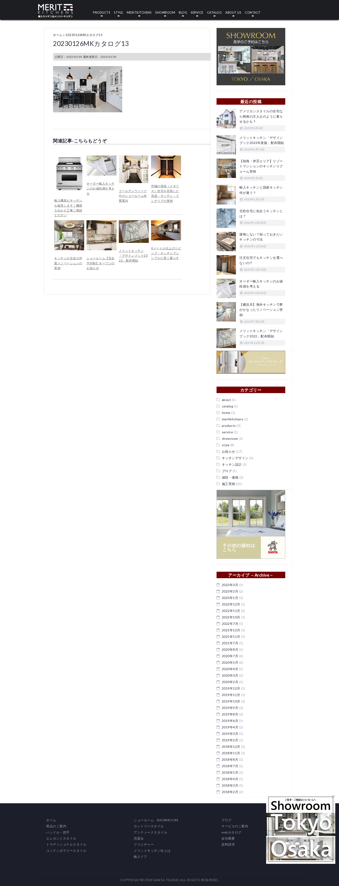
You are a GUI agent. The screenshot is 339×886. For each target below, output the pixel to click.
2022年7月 (230, 624)
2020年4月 (230, 669)
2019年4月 (230, 727)
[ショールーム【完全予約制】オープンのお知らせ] (101, 222)
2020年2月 (230, 682)
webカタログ (231, 832)
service (227, 432)
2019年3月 (230, 734)
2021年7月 (230, 643)
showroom (230, 438)
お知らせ (228, 451)
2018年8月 (230, 759)
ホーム (57, 35)
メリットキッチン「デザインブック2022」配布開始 (133, 256)
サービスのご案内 (234, 826)
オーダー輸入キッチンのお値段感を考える (100, 188)
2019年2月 (230, 740)
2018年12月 (231, 747)
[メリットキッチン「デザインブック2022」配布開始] (134, 222)
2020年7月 (230, 656)
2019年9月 (230, 708)
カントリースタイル (149, 826)
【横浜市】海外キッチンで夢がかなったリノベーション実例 (261, 309)
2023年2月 (230, 591)
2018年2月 (230, 792)
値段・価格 (230, 477)
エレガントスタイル (61, 838)
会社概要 (228, 838)
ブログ (227, 471)
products (229, 426)
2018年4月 (230, 779)
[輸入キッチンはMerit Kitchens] (55, 6)
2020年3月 (230, 675)
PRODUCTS (101, 12)
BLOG (183, 12)
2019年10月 (231, 701)
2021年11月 (231, 637)
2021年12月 (231, 630)
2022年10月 (231, 617)
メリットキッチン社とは (152, 850)
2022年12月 (231, 604)
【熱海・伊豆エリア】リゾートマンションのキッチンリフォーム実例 (261, 166)
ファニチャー (144, 844)
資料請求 (228, 844)
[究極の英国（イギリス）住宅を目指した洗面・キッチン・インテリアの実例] (166, 158)
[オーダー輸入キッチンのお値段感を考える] (101, 158)
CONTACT (253, 12)
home (226, 413)
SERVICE (197, 12)
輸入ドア (140, 857)
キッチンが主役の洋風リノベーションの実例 (68, 263)
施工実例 (228, 484)
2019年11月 (231, 695)
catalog (227, 406)
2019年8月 (230, 714)
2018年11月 (231, 753)
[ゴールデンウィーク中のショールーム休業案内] (134, 158)
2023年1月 (230, 598)
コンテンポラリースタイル (66, 850)
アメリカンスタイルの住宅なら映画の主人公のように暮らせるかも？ (261, 116)
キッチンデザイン (235, 458)
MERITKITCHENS (139, 12)
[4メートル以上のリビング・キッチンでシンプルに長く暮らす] (166, 222)
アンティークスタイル (150, 832)
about (226, 400)
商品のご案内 (56, 826)
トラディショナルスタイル (66, 844)
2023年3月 (230, 585)
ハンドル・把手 (58, 832)
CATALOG (214, 12)
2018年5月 (230, 772)
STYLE (118, 12)
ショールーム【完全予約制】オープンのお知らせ (100, 263)
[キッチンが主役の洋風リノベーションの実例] (69, 222)
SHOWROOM (165, 12)
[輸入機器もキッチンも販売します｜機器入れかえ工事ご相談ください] (69, 158)
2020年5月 (230, 662)
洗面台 (139, 838)
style (226, 445)
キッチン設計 (232, 464)
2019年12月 (231, 688)
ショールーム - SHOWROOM (156, 820)
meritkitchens (233, 419)
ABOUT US (233, 12)
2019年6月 (230, 721)
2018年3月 (230, 785)
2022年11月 (231, 611)
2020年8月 (230, 649)
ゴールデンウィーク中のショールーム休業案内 (133, 196)
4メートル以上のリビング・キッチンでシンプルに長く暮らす (166, 253)
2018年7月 (230, 766)
